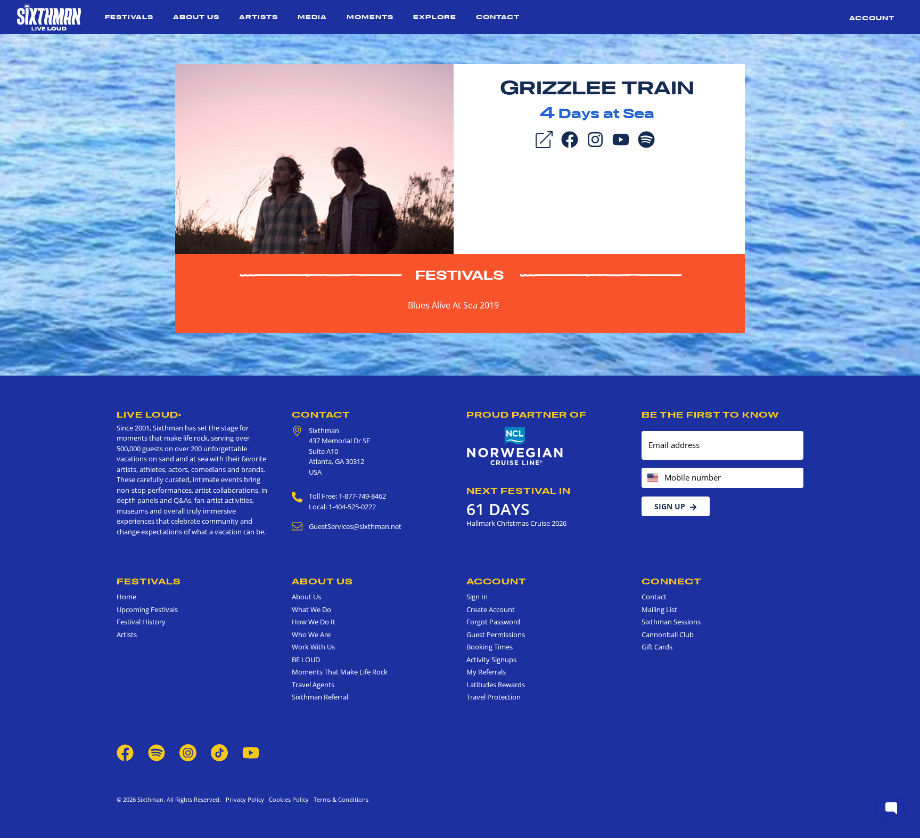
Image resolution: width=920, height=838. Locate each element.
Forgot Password (493, 622)
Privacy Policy (245, 799)
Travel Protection (493, 697)
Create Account (490, 609)
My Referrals (486, 672)
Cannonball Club (668, 634)
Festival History (141, 622)
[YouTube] (620, 138)
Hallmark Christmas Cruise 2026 (516, 523)
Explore (434, 17)
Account (871, 18)
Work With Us (313, 647)
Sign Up (669, 506)
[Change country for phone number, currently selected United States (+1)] (652, 478)
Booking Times (489, 647)
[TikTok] (220, 751)
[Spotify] (646, 138)
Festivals (129, 17)
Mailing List (659, 609)
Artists (258, 17)
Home (126, 596)
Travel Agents (313, 684)
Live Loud (149, 414)
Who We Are (311, 634)
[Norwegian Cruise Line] (515, 446)
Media (312, 17)
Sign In (477, 596)
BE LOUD (306, 659)
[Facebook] (569, 138)
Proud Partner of (526, 414)
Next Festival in (518, 490)
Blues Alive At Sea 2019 (453, 305)
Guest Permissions (495, 634)
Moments (370, 17)
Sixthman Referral (320, 697)
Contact (498, 17)
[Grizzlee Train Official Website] (314, 158)
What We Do (311, 609)
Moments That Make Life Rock (340, 672)
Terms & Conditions (339, 799)
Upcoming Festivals (147, 609)
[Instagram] (595, 138)
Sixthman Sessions (671, 622)
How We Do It (313, 622)
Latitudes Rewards (495, 684)
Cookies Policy (287, 799)
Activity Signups (491, 659)
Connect (672, 581)
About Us (196, 17)
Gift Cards (657, 647)
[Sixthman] (49, 17)
